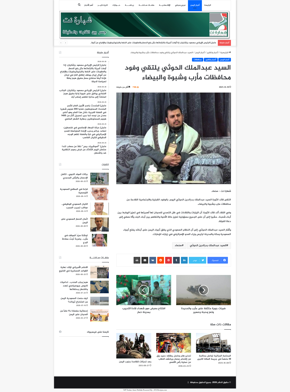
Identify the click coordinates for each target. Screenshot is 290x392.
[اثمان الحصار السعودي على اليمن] (99, 224)
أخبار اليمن (195, 5)
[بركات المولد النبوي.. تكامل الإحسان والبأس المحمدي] (99, 179)
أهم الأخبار (88, 5)
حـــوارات (116, 5)
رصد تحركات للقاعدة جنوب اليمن (135, 362)
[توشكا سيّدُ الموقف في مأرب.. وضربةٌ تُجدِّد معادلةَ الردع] (99, 240)
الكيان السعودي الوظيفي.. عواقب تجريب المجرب (74, 206)
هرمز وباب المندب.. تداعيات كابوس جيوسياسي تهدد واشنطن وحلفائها (74, 285)
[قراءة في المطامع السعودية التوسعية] (99, 194)
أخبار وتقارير (212, 52)
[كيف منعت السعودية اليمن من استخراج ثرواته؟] (99, 301)
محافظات (198, 59)
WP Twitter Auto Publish (132, 390)
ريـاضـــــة (129, 5)
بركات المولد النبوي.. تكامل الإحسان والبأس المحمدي (74, 176)
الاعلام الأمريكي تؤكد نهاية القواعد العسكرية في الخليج (73, 269)
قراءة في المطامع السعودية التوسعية (74, 191)
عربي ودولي (180, 5)
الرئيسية (224, 52)
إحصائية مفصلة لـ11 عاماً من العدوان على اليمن (74, 312)
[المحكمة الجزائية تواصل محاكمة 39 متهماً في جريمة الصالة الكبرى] (213, 343)
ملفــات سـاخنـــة (146, 5)
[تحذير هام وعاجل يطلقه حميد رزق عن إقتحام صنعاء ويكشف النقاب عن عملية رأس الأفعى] (173, 343)
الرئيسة (207, 5)
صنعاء (178, 245)
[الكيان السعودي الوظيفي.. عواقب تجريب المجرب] (99, 209)
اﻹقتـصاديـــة (164, 5)
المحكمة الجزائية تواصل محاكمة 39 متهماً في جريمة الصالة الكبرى (214, 357)
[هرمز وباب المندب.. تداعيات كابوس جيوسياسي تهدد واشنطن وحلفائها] (99, 287)
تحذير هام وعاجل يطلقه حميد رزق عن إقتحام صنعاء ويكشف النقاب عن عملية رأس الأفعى (174, 359)
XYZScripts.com (160, 390)
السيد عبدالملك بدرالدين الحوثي (208, 245)
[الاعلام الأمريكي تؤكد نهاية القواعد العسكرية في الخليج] (99, 272)
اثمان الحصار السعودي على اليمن (74, 221)
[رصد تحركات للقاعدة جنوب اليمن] (133, 345)
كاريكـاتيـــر (103, 5)
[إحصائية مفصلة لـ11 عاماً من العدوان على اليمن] (99, 315)
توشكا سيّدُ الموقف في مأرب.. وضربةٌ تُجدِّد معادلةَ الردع (75, 239)
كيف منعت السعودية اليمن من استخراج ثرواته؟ (74, 300)
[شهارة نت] (145, 25)
